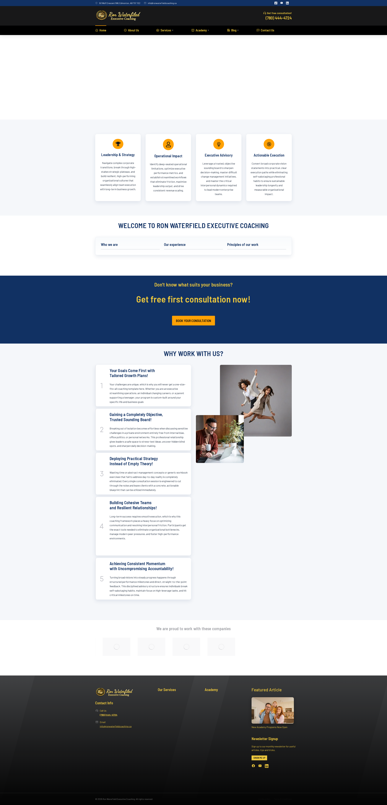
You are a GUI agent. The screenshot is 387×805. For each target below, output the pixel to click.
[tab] (130, 246)
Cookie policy (264, 799)
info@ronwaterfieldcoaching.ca (162, 3)
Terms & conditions (283, 799)
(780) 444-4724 (279, 17)
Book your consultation (193, 321)
